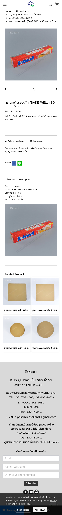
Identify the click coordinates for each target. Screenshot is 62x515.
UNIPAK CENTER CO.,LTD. (31, 385)
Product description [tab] (19, 179)
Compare (37, 141)
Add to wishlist (15, 141)
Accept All (40, 509)
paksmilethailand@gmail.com (36, 417)
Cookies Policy (23, 503)
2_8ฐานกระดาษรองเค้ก (16, 151)
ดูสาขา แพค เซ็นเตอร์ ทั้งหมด (31, 442)
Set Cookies (23, 509)
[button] (49, 4)
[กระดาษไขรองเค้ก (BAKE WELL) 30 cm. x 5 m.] (31, 54)
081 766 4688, (25, 397)
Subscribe (31, 483)
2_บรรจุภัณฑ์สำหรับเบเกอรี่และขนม (36, 148)
